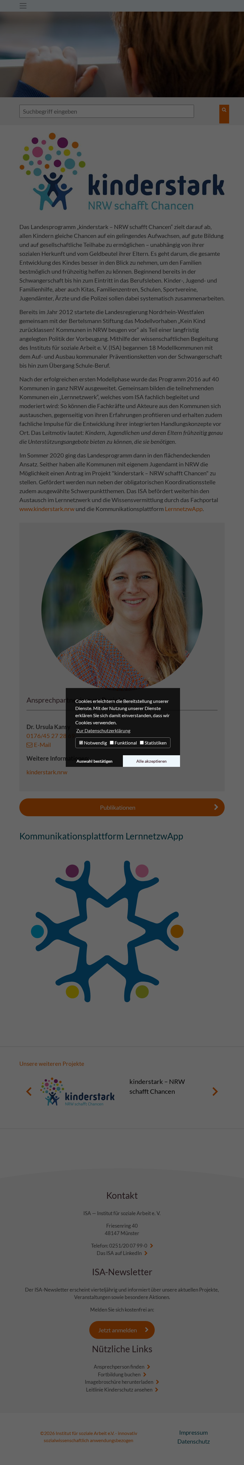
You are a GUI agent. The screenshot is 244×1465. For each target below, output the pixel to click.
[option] (122, 1091)
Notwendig (95, 742)
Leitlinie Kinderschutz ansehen (119, 1389)
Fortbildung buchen (119, 1374)
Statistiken (155, 742)
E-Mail (42, 744)
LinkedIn (132, 1253)
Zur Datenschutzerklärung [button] (103, 730)
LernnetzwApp (184, 508)
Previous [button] (29, 1091)
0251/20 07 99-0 (128, 1245)
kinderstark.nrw (46, 771)
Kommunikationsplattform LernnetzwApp (101, 836)
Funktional (125, 742)
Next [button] (215, 1091)
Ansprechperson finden (119, 1367)
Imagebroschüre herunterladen (119, 1382)
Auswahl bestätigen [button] (94, 761)
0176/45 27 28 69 (50, 735)
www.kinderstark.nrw (46, 508)
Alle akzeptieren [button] (151, 761)
